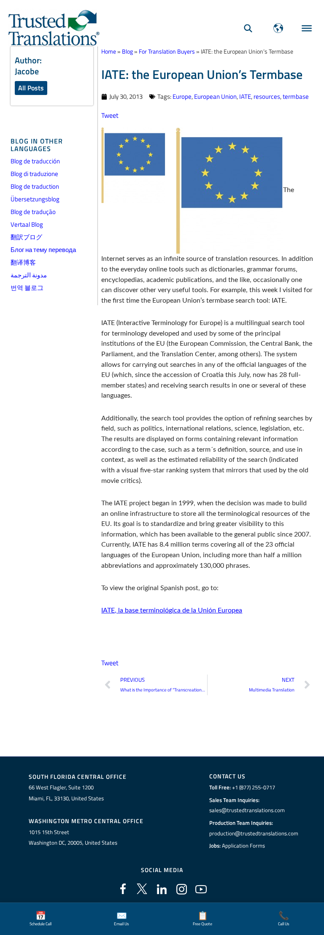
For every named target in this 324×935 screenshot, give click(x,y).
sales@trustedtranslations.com (247, 810)
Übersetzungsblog (35, 199)
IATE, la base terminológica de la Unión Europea (171, 610)
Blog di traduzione (34, 174)
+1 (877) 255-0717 (253, 787)
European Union (215, 96)
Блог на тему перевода (43, 250)
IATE (245, 96)
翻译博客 (23, 262)
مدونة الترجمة (29, 275)
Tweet (110, 115)
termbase (296, 96)
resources (267, 96)
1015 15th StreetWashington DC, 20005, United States (73, 837)
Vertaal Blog (27, 224)
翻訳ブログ (26, 237)
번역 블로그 (27, 288)
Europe (182, 96)
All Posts (31, 88)
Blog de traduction (35, 186)
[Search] (248, 28)
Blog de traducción (35, 161)
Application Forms (243, 845)
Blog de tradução (33, 212)
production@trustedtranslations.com (253, 833)
